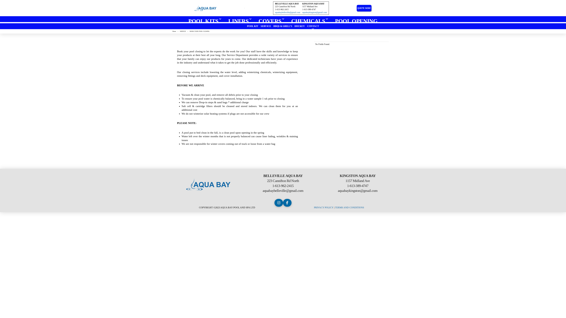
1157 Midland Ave (309, 6)
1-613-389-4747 (357, 186)
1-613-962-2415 (283, 186)
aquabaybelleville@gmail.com (287, 12)
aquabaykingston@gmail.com (314, 12)
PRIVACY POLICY (323, 207)
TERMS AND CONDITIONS (349, 207)
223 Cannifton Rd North (285, 6)
